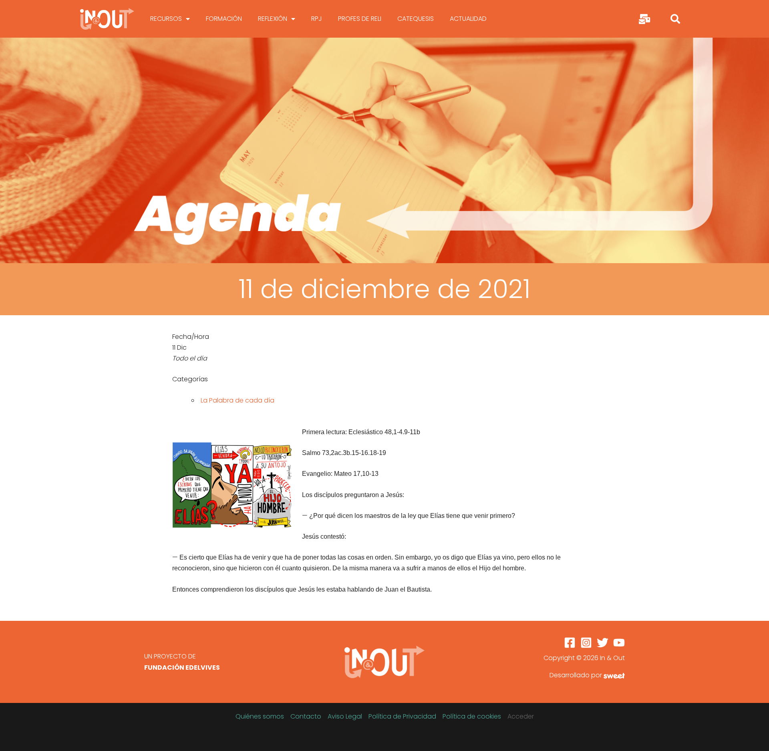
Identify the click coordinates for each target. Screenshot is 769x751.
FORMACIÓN (224, 18)
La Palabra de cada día (237, 400)
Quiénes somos (260, 716)
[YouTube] (619, 642)
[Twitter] (602, 642)
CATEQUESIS (415, 18)
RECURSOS (166, 18)
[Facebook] (570, 642)
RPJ (316, 18)
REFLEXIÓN (272, 18)
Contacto (305, 716)
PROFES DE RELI (359, 18)
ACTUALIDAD (468, 18)
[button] (675, 19)
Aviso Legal (345, 716)
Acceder (520, 716)
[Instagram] (586, 642)
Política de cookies (472, 716)
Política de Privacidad (402, 716)
